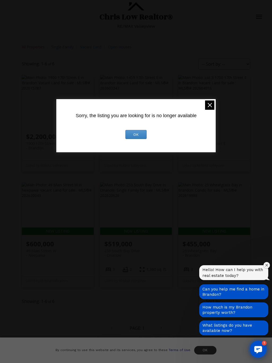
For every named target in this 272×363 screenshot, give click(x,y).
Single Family (62, 46)
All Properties (33, 46)
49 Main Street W (41, 253)
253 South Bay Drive (122, 253)
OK (205, 350)
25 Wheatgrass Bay (199, 253)
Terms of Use (179, 350)
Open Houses (119, 46)
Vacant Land (90, 46)
